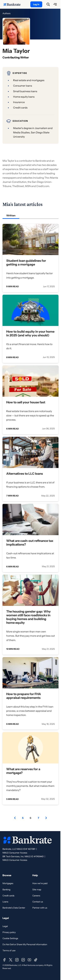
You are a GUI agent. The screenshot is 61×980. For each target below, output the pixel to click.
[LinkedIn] (23, 960)
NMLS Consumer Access (15, 852)
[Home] (14, 4)
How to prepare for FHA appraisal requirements (23, 696)
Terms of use (9, 950)
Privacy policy (9, 932)
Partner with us (39, 907)
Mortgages (8, 883)
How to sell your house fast (25, 402)
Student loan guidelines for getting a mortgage (26, 262)
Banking (6, 889)
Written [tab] (10, 215)
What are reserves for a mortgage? (23, 771)
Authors (6, 13)
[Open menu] (55, 4)
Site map (36, 889)
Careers (36, 895)
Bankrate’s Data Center (14, 907)
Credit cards (8, 895)
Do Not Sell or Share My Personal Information (25, 944)
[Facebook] (4, 960)
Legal (5, 926)
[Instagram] (17, 960)
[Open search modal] (48, 4)
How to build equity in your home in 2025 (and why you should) (30, 333)
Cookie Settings (10, 938)
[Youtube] (29, 960)
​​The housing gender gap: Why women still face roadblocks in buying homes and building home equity (28, 617)
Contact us (37, 901)
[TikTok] (36, 960)
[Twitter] (11, 960)
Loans (5, 901)
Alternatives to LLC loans (24, 473)
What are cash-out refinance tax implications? (29, 542)
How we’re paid (39, 883)
